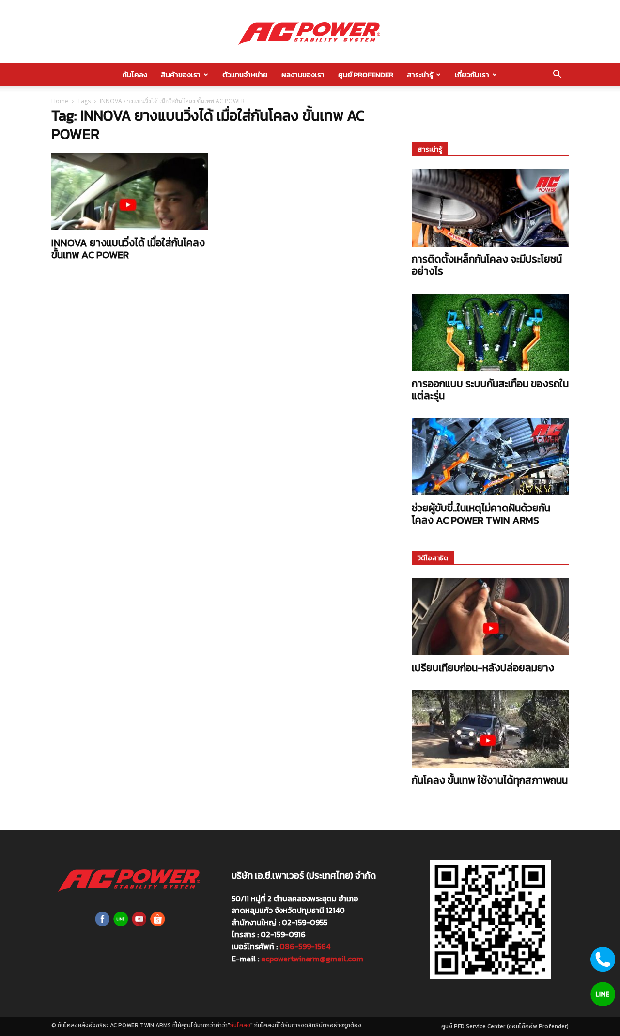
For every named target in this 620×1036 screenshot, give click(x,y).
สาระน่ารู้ (420, 74)
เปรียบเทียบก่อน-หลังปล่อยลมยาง (483, 667)
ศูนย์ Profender (365, 74)
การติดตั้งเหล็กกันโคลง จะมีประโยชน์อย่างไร (487, 264)
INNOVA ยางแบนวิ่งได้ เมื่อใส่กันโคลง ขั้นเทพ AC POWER (128, 248)
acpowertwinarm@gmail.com (312, 958)
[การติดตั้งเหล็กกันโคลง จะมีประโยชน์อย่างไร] (490, 208)
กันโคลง (135, 74)
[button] (557, 75)
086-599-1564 (304, 946)
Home (59, 101)
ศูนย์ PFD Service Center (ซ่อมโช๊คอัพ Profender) (505, 1026)
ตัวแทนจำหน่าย (245, 74)
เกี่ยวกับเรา (472, 74)
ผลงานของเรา (303, 74)
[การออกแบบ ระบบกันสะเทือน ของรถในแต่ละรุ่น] (490, 332)
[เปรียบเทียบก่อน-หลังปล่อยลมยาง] (490, 616)
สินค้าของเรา (181, 74)
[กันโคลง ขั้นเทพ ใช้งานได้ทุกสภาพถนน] (490, 729)
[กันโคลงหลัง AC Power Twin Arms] (310, 32)
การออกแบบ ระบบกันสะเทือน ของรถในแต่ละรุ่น (490, 389)
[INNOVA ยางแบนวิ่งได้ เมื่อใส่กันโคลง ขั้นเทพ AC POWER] (129, 191)
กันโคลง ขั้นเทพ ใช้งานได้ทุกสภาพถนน (490, 780)
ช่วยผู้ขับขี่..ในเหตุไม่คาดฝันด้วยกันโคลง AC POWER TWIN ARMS (481, 513)
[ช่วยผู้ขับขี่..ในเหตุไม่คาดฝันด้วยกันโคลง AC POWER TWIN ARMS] (490, 456)
